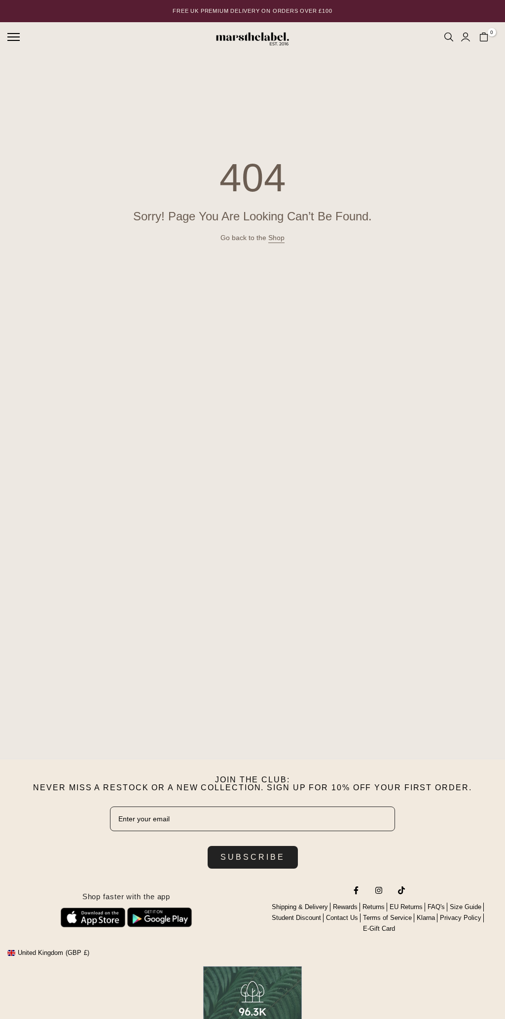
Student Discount (296, 917)
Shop (276, 238)
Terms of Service (387, 917)
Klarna (426, 917)
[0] (483, 37)
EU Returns (406, 907)
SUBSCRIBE (253, 857)
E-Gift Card (379, 928)
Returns (373, 907)
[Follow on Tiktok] (401, 890)
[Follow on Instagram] (379, 890)
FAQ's (436, 907)
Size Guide (465, 907)
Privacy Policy (460, 917)
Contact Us (342, 917)
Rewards (345, 907)
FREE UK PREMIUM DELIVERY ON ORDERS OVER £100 (252, 11)
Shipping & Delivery (300, 907)
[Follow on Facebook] (356, 890)
